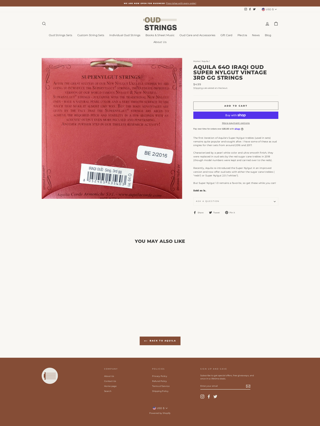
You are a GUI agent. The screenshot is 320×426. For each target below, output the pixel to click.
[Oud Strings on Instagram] (202, 397)
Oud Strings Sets (60, 35)
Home (196, 61)
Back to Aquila (162, 340)
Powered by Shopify (159, 413)
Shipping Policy (160, 391)
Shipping (198, 88)
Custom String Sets (90, 35)
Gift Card (226, 35)
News (256, 35)
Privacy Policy (159, 376)
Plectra (242, 35)
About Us (160, 42)
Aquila (205, 61)
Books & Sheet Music (160, 35)
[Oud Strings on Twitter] (215, 397)
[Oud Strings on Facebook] (209, 397)
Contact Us (110, 381)
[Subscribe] (248, 386)
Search (107, 391)
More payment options (236, 123)
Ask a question (207, 201)
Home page (110, 386)
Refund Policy (159, 381)
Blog (268, 35)
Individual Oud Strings (124, 35)
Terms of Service (161, 386)
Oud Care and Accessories (197, 35)
